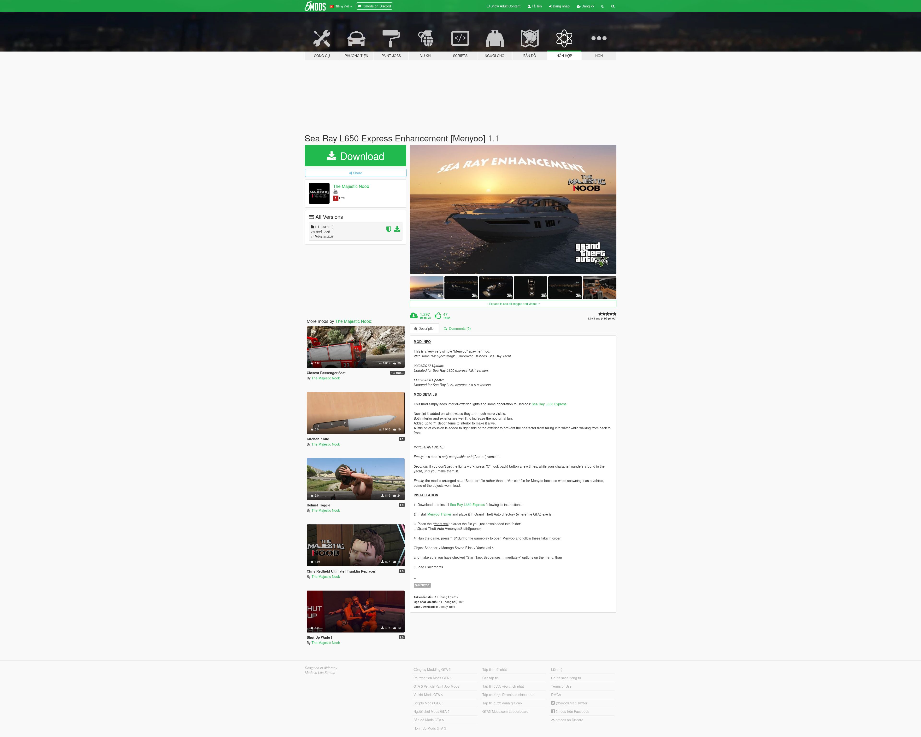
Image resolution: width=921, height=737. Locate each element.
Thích (446, 317)
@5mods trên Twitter (571, 703)
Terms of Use (561, 686)
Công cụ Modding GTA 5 (432, 669)
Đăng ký (587, 6)
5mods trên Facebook (572, 711)
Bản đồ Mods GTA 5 (428, 719)
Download (360, 155)
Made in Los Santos (320, 672)
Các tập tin (490, 677)
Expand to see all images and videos (513, 304)
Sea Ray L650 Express (549, 403)
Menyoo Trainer (439, 514)
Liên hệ (556, 669)
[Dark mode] (603, 6)
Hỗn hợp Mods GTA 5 (429, 728)
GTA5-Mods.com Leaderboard (505, 711)
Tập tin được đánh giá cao (502, 703)
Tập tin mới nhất (494, 669)
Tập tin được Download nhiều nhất (508, 694)
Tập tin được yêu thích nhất (503, 686)
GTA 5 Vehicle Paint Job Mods (436, 686)
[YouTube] (335, 191)
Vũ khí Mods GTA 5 (428, 694)
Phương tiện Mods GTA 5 (432, 677)
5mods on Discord (569, 719)
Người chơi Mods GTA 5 (431, 711)
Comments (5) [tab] (459, 328)
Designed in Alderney (321, 667)
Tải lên (536, 6)
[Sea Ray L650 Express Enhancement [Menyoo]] (513, 209)
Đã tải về (425, 317)
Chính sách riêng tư (566, 677)
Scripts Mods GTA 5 (428, 703)
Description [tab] (426, 328)
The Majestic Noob (351, 186)
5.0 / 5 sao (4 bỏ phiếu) (602, 318)
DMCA (556, 694)
